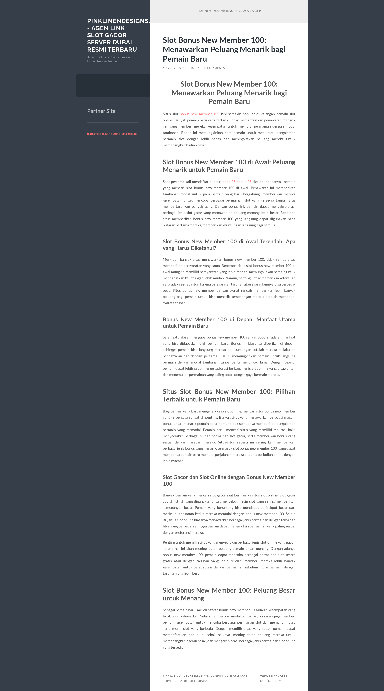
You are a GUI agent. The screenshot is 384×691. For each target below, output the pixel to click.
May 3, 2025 (172, 68)
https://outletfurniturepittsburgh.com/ (112, 133)
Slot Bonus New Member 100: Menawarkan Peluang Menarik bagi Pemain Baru (224, 49)
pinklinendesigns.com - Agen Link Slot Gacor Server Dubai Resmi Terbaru (126, 35)
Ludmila (193, 68)
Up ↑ (277, 680)
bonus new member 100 (199, 114)
